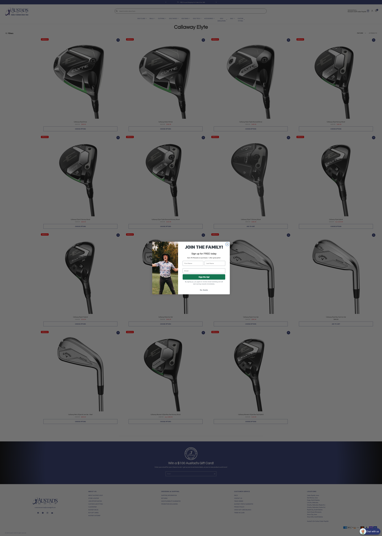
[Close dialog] (227, 244)
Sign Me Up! (204, 276)
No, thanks (204, 290)
